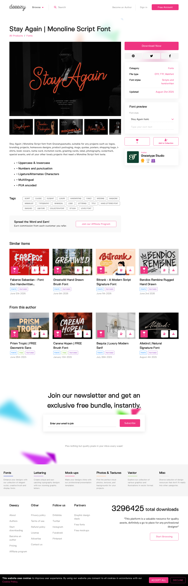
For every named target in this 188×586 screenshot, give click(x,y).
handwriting (75, 198)
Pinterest (57, 539)
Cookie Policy (9, 582)
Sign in (143, 7)
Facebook (58, 533)
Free (21, 353)
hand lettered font (109, 203)
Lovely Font (86, 208)
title (94, 203)
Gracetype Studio (152, 155)
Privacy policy (38, 515)
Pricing (13, 546)
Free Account (165, 7)
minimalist (29, 203)
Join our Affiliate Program (96, 224)
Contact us (36, 545)
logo (70, 203)
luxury (62, 198)
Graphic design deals (82, 517)
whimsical (58, 203)
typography (44, 203)
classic (38, 198)
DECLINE (178, 580)
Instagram (58, 527)
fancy (89, 198)
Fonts (29, 36)
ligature (41, 208)
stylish (73, 208)
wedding (100, 198)
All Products (16, 36)
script (27, 198)
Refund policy (38, 527)
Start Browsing (164, 537)
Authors (13, 521)
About (12, 515)
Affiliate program (18, 552)
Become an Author (122, 7)
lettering (82, 203)
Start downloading (16, 529)
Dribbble (57, 515)
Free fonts (79, 525)
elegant (50, 198)
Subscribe (129, 423)
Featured (23, 289)
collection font (57, 208)
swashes (28, 208)
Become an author (15, 538)
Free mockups (81, 530)
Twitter (56, 521)
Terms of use (37, 521)
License (35, 533)
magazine (113, 198)
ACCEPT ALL (158, 580)
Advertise (36, 539)
